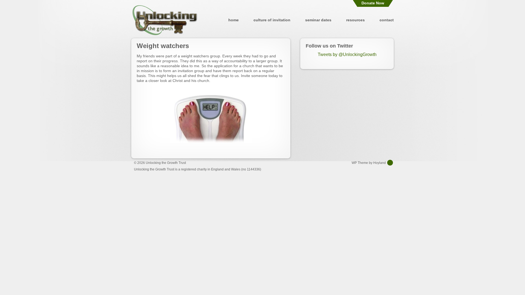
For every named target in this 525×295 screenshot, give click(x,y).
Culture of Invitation (271, 20)
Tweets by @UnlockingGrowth (347, 54)
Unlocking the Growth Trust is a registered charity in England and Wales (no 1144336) (197, 169)
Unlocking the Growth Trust (165, 20)
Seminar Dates (318, 20)
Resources (355, 20)
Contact (387, 20)
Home (233, 20)
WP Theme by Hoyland (369, 163)
